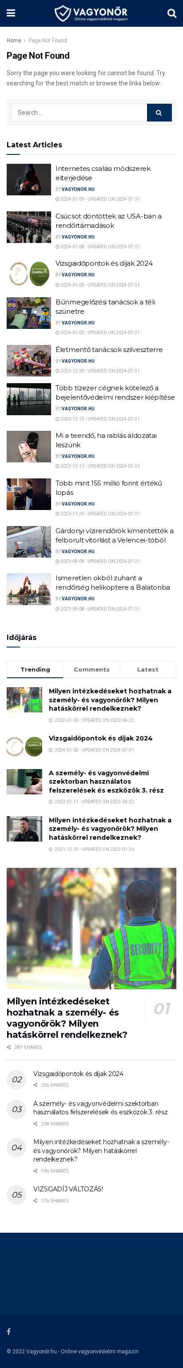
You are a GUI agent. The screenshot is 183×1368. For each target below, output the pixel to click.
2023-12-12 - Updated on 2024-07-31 (100, 466)
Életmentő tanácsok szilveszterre (109, 349)
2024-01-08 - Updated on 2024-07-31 (100, 246)
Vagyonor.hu (78, 189)
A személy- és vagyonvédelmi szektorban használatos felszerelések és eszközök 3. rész (106, 781)
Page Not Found (47, 40)
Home (14, 40)
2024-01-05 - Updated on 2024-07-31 (100, 285)
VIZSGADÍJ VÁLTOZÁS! (68, 1189)
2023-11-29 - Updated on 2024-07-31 (100, 513)
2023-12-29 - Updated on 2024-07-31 (100, 370)
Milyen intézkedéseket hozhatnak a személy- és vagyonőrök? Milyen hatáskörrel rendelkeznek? (110, 699)
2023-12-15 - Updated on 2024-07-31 (100, 419)
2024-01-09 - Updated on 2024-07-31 (100, 199)
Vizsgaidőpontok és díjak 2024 (104, 263)
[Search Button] (159, 112)
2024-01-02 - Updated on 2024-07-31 (100, 332)
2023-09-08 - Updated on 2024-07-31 (100, 561)
